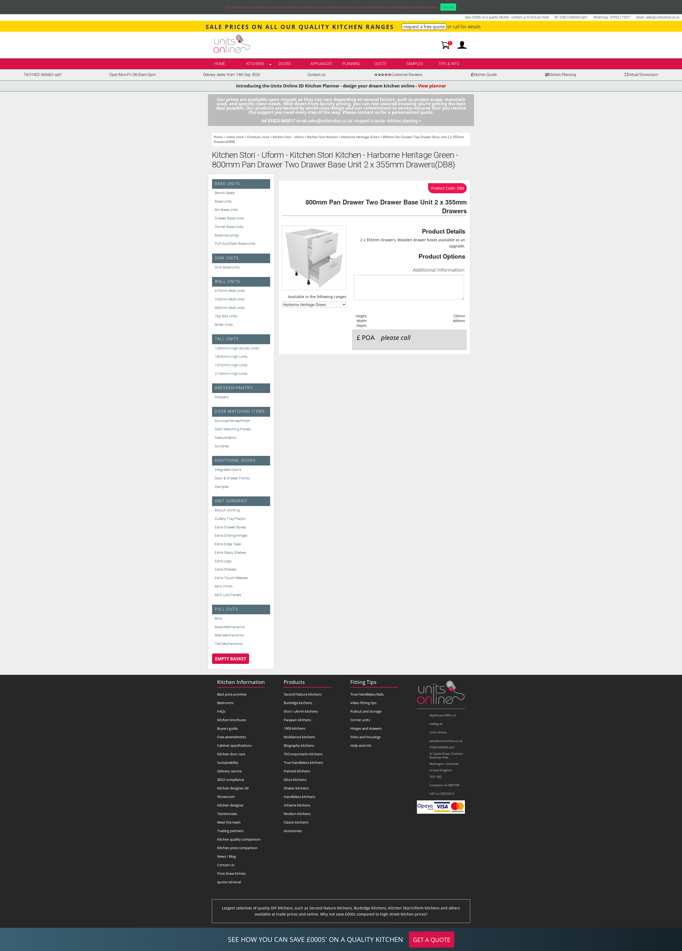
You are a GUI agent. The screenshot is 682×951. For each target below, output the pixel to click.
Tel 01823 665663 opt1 (43, 75)
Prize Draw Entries (231, 873)
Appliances (321, 64)
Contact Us (225, 864)
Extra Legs (223, 561)
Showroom (226, 796)
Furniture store (258, 137)
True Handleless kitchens (303, 762)
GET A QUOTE (431, 940)
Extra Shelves (225, 569)
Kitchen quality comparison (239, 839)
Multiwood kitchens (299, 737)
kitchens (255, 64)
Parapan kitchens (297, 719)
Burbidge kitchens (298, 702)
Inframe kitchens (297, 805)
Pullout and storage (365, 711)
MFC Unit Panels (228, 595)
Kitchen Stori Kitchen (322, 137)
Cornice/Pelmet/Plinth (232, 421)
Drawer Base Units (229, 218)
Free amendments (231, 737)
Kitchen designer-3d (233, 788)
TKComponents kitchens (303, 754)
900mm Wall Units (230, 308)
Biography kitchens (299, 745)
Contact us (316, 75)
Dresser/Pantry (234, 388)
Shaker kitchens (296, 788)
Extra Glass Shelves (230, 552)
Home (219, 64)
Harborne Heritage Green (360, 137)
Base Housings (227, 235)
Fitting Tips (363, 681)
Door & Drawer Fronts (232, 478)
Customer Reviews (398, 75)
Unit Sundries (231, 501)
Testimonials (227, 813)
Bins (218, 618)
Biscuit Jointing (227, 510)
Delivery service (229, 771)
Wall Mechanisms (229, 635)
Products (294, 681)
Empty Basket (230, 659)
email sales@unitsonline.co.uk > (325, 120)
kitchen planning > (404, 120)
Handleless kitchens (299, 796)
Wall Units (227, 281)
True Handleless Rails (367, 694)
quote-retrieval (229, 882)
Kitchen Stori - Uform (288, 137)
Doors (284, 64)
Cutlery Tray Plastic (230, 518)
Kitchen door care (231, 754)
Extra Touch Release (231, 578)
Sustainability (227, 762)
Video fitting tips (363, 702)
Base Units (227, 184)
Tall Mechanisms (229, 643)
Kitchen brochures (231, 719)
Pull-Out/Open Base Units (235, 243)
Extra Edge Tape (228, 544)
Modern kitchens (297, 813)
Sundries (222, 446)
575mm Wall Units (230, 290)
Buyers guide (227, 728)
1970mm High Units (231, 365)
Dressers (222, 397)
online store (235, 137)
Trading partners (230, 830)
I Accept (448, 7)
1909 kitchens (294, 728)
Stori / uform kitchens (301, 711)
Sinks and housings (365, 737)
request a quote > (371, 120)
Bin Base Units (226, 209)
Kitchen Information (241, 681)
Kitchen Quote (484, 75)
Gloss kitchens (295, 779)
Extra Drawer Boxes (230, 527)
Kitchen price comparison (237, 847)
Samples (414, 64)
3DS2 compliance (230, 779)
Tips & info (448, 64)
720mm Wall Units (230, 299)
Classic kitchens (296, 822)
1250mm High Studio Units (237, 348)
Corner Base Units (229, 226)
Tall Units (227, 339)
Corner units (360, 719)
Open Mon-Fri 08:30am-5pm (132, 75)
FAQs (221, 711)
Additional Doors (235, 460)
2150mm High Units (231, 373)
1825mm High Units (231, 356)
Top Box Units (226, 316)
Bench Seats (225, 193)
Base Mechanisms (230, 627)
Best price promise (231, 694)
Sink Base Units (227, 267)
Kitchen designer (230, 805)
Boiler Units (224, 324)
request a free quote (424, 27)
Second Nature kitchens (303, 694)
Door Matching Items (240, 411)
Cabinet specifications (234, 745)
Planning (351, 64)
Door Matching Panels (233, 429)
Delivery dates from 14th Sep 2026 (231, 75)
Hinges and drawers (366, 728)
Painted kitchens (297, 771)
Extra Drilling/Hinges (231, 535)
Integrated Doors (228, 469)
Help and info (361, 745)
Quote (380, 64)
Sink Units (227, 258)
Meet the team (229, 822)
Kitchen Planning (560, 75)
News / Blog (226, 856)
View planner (432, 86)
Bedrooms (225, 702)
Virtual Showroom (641, 75)
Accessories (293, 830)
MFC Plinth (224, 586)
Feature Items (225, 437)
